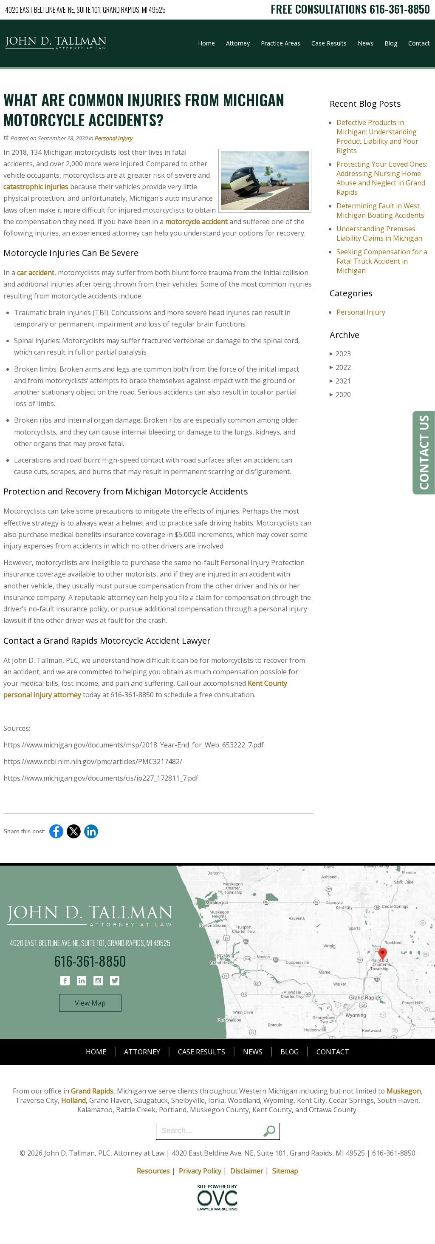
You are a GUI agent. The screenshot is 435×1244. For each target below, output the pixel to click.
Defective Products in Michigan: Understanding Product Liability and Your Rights (377, 136)
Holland (73, 1100)
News (365, 43)
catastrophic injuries (35, 186)
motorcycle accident (197, 221)
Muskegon (404, 1091)
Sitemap (285, 1171)
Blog (390, 43)
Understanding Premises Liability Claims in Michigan (379, 233)
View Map (90, 1003)
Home (206, 43)
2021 (340, 381)
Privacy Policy (200, 1171)
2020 (340, 394)
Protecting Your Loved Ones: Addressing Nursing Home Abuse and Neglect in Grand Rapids (381, 178)
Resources (153, 1171)
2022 (340, 367)
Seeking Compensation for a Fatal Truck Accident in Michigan (381, 261)
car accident (35, 272)
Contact (419, 43)
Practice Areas (280, 43)
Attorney (238, 43)
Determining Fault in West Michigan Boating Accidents (380, 210)
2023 (340, 353)
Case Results (329, 43)
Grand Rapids (92, 1091)
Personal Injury (113, 138)
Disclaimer (246, 1171)
